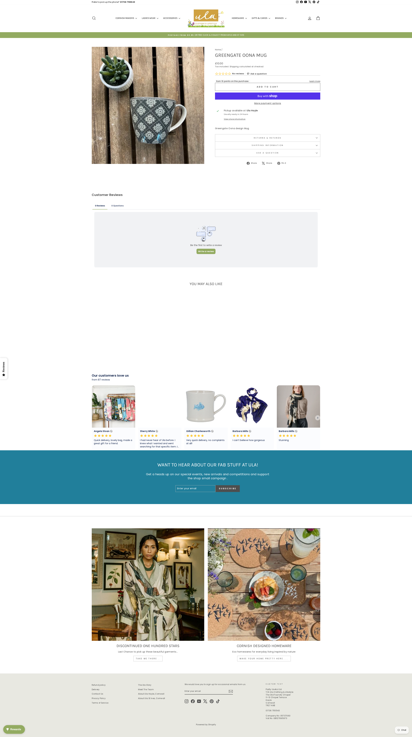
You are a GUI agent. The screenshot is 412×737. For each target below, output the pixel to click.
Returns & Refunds (267, 138)
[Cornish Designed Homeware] (264, 584)
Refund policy (99, 685)
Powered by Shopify (206, 724)
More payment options (267, 103)
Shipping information (267, 145)
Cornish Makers (125, 18)
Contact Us (97, 694)
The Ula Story (144, 685)
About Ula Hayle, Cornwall (151, 694)
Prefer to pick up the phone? (113, 2)
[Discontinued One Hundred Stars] (148, 584)
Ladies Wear (149, 18)
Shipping (234, 66)
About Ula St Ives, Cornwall (151, 698)
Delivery (96, 689)
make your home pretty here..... (264, 658)
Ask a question (267, 153)
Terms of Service (100, 703)
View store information (235, 119)
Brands (279, 18)
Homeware (238, 18)
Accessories (170, 18)
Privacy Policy (99, 698)
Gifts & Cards (260, 18)
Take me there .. (148, 658)
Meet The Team (146, 689)
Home (218, 49)
